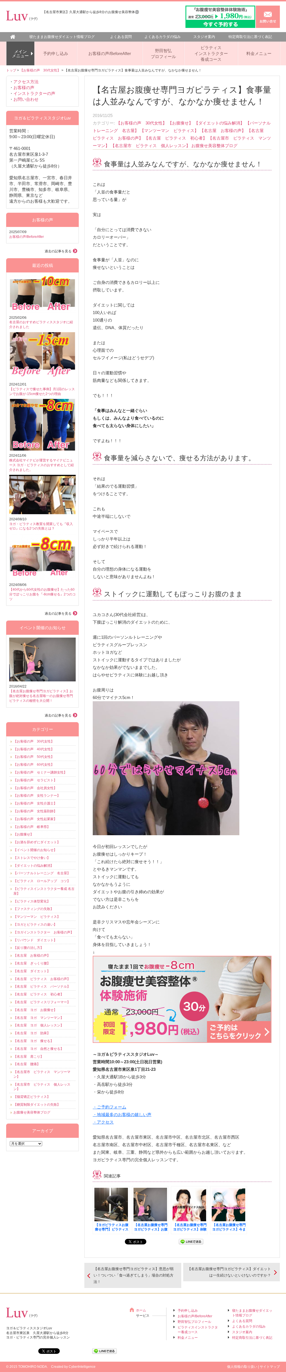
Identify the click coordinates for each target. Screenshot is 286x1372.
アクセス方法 (26, 81)
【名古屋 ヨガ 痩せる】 (33, 1041)
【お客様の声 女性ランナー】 (36, 796)
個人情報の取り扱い (242, 1367)
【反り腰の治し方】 (28, 948)
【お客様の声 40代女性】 (33, 749)
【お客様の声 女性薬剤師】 (35, 811)
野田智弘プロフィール (163, 53)
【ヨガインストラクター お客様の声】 (43, 932)
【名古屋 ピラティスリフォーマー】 (41, 1002)
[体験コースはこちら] (182, 1040)
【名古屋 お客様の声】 (223, 130)
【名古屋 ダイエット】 (31, 971)
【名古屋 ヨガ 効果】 (31, 1033)
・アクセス (103, 1122)
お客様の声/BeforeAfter (109, 53)
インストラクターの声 (34, 93)
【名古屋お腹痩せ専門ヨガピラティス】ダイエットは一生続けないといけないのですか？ (229, 1272)
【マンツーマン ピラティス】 (169, 130)
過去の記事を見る (58, 251)
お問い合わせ (26, 99)
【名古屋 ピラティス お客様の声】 (41, 979)
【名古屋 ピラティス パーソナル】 (41, 986)
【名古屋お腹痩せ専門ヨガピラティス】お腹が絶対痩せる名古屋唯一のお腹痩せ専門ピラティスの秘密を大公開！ (41, 696)
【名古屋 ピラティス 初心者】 (175, 138)
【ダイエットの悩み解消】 (219, 123)
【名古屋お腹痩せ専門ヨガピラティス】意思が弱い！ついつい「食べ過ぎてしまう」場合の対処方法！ (133, 1275)
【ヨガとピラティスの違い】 (35, 924)
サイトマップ (270, 1367)
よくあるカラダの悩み (162, 37)
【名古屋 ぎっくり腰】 (31, 963)
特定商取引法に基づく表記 (250, 37)
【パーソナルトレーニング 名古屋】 (41, 873)
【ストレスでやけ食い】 (31, 858)
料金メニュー (258, 53)
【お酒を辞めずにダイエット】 (36, 842)
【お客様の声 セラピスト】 (35, 780)
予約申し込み (55, 53)
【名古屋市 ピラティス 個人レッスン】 (150, 145)
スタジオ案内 (204, 37)
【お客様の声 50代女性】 (33, 757)
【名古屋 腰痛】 (26, 1064)
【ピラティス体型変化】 (31, 901)
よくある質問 (121, 37)
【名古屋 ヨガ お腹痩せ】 (35, 1010)
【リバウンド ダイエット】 (35, 940)
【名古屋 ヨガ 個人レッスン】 (38, 1025)
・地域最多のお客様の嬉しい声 (122, 1114)
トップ (11, 70)
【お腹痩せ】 (180, 123)
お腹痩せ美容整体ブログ (214, 145)
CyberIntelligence (82, 1367)
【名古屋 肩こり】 (28, 1057)
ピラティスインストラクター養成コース (211, 53)
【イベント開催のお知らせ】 (35, 850)
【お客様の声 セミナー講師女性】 (40, 772)
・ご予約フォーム (109, 1107)
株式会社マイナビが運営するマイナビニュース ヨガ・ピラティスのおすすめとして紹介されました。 (41, 465)
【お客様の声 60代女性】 (33, 765)
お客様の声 (23, 87)
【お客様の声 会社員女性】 (35, 788)
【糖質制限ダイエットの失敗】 (36, 1105)
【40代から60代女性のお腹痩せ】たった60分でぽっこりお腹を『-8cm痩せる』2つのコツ (42, 594)
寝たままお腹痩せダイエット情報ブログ (62, 37)
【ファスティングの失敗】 (33, 909)
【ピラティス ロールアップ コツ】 (41, 881)
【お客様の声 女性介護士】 (35, 803)
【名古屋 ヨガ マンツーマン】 (38, 1018)
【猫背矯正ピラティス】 (31, 1097)
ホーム (141, 1310)
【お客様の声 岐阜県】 (31, 827)
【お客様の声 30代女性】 (40, 70)
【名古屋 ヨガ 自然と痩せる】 (38, 1049)
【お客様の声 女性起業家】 (35, 819)
